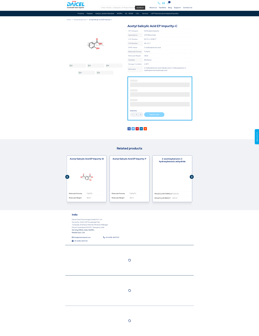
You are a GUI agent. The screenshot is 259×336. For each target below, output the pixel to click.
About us (153, 8)
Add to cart (154, 114)
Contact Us (187, 8)
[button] (192, 177)
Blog (170, 8)
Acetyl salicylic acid (80, 20)
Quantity (133, 111)
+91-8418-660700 (112, 237)
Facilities (162, 8)
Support (177, 8)
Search (140, 7)
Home (69, 20)
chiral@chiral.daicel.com (82, 237)
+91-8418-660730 (80, 241)
